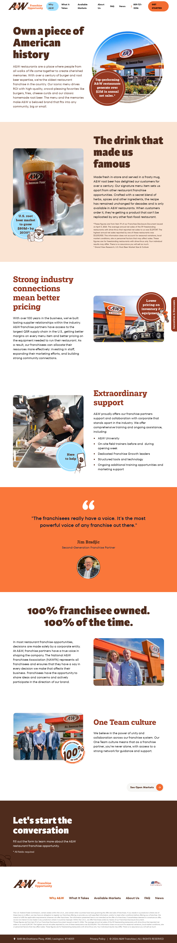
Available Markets (83, 6)
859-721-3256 (137, 6)
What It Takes (65, 6)
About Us (101, 6)
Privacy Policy (97, 938)
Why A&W (51, 6)
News (122, 6)
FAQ (112, 6)
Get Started (157, 6)
